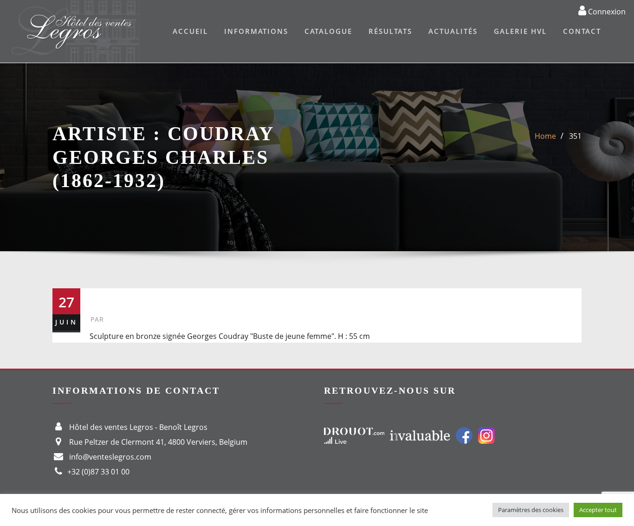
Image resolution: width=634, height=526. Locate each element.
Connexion (606, 11)
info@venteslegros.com (110, 457)
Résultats (390, 31)
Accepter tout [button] (598, 510)
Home (545, 136)
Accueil (190, 31)
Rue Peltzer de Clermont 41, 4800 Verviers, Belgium (158, 442)
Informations (256, 31)
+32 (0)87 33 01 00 (98, 472)
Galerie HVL (520, 31)
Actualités (453, 31)
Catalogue (328, 31)
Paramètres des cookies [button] (530, 510)
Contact (582, 31)
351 (575, 136)
